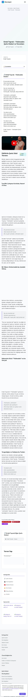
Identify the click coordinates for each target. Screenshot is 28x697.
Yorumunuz (7, 556)
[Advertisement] (14, 26)
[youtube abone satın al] (9, 608)
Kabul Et (22, 693)
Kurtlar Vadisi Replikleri (7, 678)
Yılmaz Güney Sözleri (7, 683)
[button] (14, 143)
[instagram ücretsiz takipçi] (19, 608)
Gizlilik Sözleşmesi (15, 688)
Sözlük (6, 594)
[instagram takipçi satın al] (9, 618)
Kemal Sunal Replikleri (7, 676)
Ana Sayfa (10, 8)
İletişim (3, 665)
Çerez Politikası (5, 663)
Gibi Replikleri (5, 681)
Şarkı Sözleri (16, 8)
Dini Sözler (7, 588)
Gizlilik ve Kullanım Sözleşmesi (9, 660)
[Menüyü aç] (25, 2)
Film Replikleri (8, 581)
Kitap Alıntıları (8, 591)
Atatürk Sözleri (8, 585)
